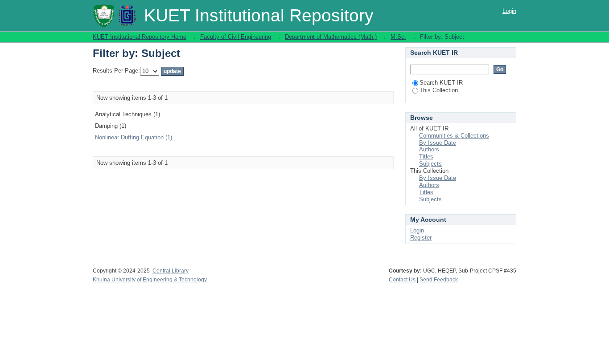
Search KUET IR (441, 82)
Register (421, 237)
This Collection (439, 90)
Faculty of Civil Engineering (235, 36)
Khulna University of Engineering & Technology (150, 280)
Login (509, 11)
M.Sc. (398, 36)
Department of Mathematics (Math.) (331, 36)
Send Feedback (439, 280)
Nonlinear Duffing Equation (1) (133, 137)
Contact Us (402, 280)
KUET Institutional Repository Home (139, 36)
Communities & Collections (454, 135)
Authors (429, 149)
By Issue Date (437, 142)
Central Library (170, 271)
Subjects (430, 163)
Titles (426, 156)
